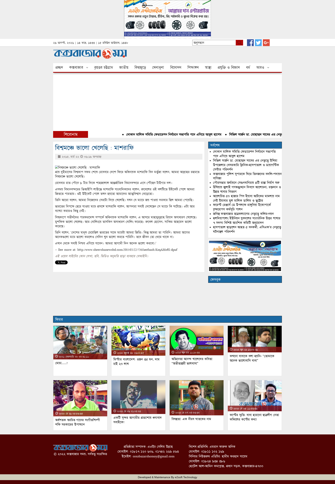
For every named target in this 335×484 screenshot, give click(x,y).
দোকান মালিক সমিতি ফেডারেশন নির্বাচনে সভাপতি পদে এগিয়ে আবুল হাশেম (165, 134)
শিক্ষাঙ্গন (193, 67)
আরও (260, 67)
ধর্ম (248, 67)
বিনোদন (175, 67)
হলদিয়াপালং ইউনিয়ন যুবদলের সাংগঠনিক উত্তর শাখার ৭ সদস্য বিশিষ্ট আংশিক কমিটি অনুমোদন (246, 220)
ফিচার (59, 319)
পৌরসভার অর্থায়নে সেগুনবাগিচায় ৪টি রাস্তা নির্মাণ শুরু (246, 183)
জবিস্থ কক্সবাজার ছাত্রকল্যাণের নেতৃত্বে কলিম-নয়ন (243, 214)
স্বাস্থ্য (208, 67)
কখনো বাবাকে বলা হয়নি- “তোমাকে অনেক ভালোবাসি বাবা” (252, 358)
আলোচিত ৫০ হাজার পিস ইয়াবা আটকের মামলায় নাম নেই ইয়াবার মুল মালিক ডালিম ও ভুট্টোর (246, 198)
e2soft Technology (186, 477)
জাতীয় (123, 67)
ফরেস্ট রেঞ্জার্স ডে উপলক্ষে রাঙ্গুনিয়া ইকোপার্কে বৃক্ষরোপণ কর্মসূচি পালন (242, 207)
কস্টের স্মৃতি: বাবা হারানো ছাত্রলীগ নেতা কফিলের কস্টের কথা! (254, 417)
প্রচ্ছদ (59, 67)
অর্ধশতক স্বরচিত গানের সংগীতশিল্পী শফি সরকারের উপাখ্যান (77, 422)
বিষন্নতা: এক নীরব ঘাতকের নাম (191, 419)
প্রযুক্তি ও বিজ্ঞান (229, 67)
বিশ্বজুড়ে (140, 67)
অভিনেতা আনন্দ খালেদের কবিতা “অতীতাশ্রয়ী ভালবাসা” (192, 361)
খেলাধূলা (158, 67)
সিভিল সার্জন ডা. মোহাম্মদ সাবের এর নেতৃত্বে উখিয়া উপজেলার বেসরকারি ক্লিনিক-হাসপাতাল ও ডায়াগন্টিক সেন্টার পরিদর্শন (246, 164)
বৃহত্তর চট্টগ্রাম (103, 67)
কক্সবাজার (76, 67)
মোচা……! (61, 363)
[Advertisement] (167, 102)
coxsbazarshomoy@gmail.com (153, 456)
